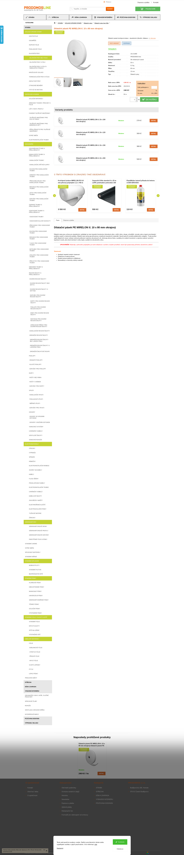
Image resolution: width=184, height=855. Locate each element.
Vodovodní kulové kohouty (40, 221)
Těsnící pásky (34, 604)
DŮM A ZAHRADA (30, 686)
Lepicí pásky (33, 673)
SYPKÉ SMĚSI (29, 548)
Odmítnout (120, 849)
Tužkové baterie (35, 513)
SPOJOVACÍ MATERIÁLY (32, 552)
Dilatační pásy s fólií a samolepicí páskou (37, 67)
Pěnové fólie (34, 656)
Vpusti (31, 390)
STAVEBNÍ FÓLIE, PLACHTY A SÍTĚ (36, 617)
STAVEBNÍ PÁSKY (30, 578)
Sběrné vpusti (34, 403)
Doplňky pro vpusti (36, 408)
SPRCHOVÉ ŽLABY (31, 701)
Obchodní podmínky (69, 788)
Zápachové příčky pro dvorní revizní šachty (38, 325)
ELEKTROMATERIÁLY (32, 444)
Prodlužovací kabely (37, 483)
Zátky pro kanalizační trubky (37, 193)
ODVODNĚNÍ (29, 144)
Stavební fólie (34, 621)
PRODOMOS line (135, 56)
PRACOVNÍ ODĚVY (31, 678)
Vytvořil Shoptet (155, 853)
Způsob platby (67, 807)
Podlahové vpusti (36, 399)
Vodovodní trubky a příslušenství (36, 211)
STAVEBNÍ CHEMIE (31, 543)
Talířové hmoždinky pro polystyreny (38, 118)
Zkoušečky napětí (35, 500)
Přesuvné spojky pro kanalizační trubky (37, 181)
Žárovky (32, 517)
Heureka (65, 795)
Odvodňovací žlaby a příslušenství (37, 149)
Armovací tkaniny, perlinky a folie (39, 103)
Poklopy (32, 356)
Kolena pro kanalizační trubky (38, 169)
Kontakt (155, 2)
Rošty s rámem (35, 381)
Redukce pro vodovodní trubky (38, 238)
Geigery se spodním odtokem (36, 417)
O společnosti (32, 795)
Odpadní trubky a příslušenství (35, 205)
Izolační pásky (34, 608)
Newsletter (65, 799)
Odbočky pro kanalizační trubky (39, 175)
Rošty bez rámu (35, 377)
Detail (153, 120)
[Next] (158, 195)
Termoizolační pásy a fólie (39, 77)
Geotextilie (33, 36)
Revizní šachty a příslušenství (35, 273)
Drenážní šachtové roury (40, 351)
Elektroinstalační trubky (39, 140)
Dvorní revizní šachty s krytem (39, 290)
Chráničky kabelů (35, 431)
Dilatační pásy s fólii (37, 62)
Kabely (31, 474)
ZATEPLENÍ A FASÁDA (32, 94)
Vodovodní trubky (36, 216)
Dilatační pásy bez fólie (38, 58)
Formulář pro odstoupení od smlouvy (75, 815)
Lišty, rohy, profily (36, 109)
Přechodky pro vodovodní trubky (39, 226)
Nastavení (60, 848)
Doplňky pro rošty (36, 386)
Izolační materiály (36, 98)
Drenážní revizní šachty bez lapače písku (39, 340)
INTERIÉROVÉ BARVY (32, 714)
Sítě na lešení (34, 630)
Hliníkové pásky (35, 582)
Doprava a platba (143, 2)
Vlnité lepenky (34, 665)
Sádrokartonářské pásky (38, 600)
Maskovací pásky (35, 591)
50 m (132, 62)
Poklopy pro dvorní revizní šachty (38, 307)
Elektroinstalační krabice (39, 465)
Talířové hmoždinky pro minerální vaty (38, 124)
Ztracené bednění (35, 85)
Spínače (32, 457)
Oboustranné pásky (36, 587)
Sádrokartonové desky (38, 526)
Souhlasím (121, 842)
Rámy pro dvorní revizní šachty (39, 313)
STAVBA (27, 27)
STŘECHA (28, 682)
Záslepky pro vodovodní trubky (38, 255)
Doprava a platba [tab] (68, 220)
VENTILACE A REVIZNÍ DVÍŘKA (34, 710)
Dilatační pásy (34, 53)
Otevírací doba (32, 792)
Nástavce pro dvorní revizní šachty (38, 319)
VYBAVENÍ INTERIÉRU (32, 691)
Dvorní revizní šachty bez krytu (40, 284)
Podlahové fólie (35, 49)
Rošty (31, 373)
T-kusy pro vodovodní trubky (37, 244)
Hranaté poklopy (35, 360)
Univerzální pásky (36, 595)
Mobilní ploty (34, 565)
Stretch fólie (34, 652)
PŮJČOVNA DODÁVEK (32, 718)
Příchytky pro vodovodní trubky (39, 261)
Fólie (31, 643)
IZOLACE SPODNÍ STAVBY (33, 32)
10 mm (132, 71)
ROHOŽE (28, 705)
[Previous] (54, 195)
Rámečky (32, 461)
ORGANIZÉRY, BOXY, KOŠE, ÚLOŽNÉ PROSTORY (37, 696)
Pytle (31, 669)
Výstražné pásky (35, 613)
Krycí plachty (34, 626)
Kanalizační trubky (36, 160)
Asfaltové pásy (35, 81)
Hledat (110, 9)
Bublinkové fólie (35, 647)
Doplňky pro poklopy (37, 369)
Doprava (126, 43)
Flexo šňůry (33, 478)
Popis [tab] (57, 220)
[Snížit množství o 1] (137, 100)
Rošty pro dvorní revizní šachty (40, 301)
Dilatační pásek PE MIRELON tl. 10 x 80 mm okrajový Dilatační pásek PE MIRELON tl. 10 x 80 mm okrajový (92, 745)
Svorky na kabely (35, 470)
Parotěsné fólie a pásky (38, 539)
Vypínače (32, 452)
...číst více (152, 38)
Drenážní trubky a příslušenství (36, 267)
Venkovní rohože (35, 440)
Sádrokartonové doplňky (39, 535)
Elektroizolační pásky (37, 509)
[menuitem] (35, 17)
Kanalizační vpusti (36, 395)
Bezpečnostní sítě (36, 574)
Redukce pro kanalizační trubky (38, 187)
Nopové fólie (34, 45)
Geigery (32, 412)
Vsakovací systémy (36, 426)
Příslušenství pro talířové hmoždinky (39, 130)
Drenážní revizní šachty (38, 335)
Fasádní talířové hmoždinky (39, 113)
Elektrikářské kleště (37, 504)
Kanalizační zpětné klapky (39, 164)
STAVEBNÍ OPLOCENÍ (32, 561)
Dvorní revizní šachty (37, 279)
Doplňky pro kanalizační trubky (38, 199)
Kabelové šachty (35, 496)
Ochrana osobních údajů (70, 792)
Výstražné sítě (34, 634)
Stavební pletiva (35, 569)
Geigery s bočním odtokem (39, 422)
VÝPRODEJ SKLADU (31, 723)
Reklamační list (67, 811)
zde (96, 844)
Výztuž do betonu (36, 89)
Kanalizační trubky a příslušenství (37, 155)
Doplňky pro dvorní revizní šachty (37, 296)
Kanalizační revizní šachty (39, 331)
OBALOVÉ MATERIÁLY (32, 639)
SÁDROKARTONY (30, 522)
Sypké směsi (33, 135)
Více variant (114, 43)
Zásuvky (32, 448)
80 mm (132, 68)
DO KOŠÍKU (151, 99)
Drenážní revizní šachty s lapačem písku (40, 346)
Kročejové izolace (36, 72)
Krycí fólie (33, 660)
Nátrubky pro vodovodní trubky (39, 250)
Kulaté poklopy (35, 364)
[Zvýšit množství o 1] (137, 98)
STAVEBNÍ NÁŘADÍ (31, 556)
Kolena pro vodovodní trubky (38, 232)
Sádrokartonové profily (38, 530)
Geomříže (32, 40)
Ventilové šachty (35, 435)
